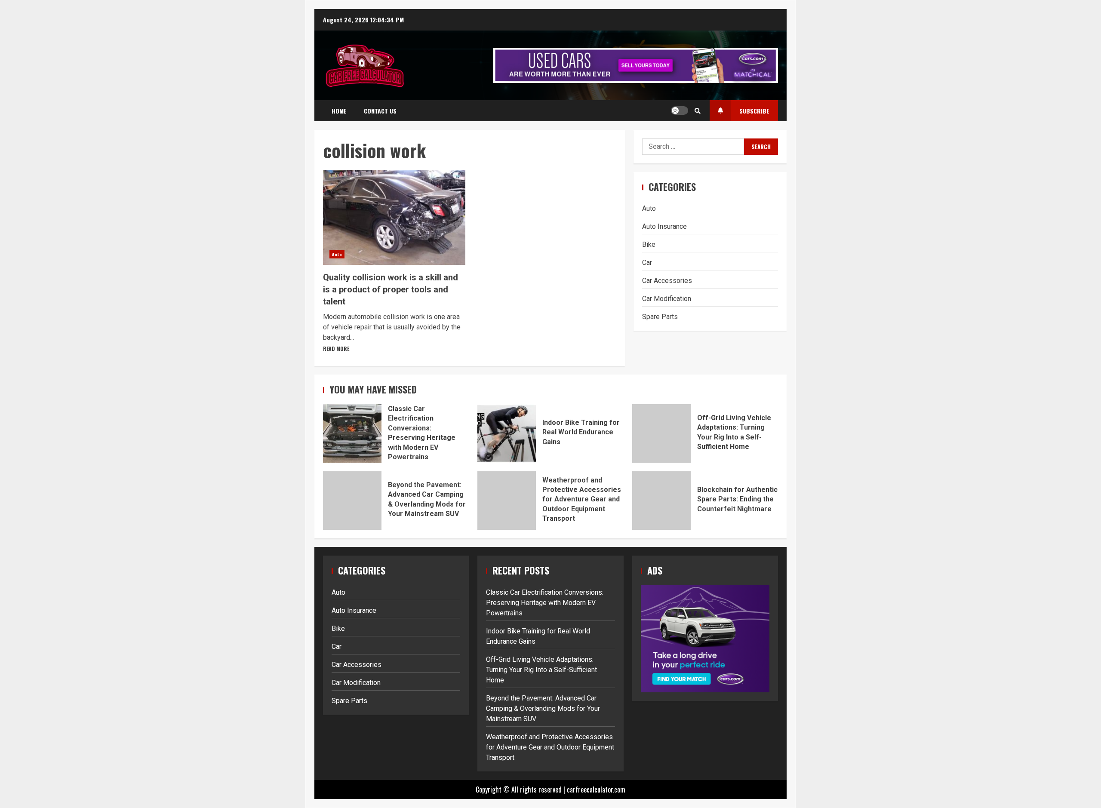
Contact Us (380, 110)
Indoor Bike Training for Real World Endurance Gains (506, 433)
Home (339, 110)
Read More (336, 348)
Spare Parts (660, 317)
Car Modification (666, 299)
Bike (648, 244)
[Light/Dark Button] (679, 110)
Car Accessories (667, 281)
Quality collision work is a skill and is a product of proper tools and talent (394, 217)
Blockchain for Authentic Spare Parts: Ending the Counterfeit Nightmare (661, 500)
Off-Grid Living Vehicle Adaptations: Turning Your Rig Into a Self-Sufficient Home (661, 433)
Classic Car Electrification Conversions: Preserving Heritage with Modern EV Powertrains (352, 433)
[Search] (698, 110)
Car (647, 262)
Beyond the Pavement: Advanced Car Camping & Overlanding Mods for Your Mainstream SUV (352, 500)
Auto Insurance (664, 226)
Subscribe (754, 110)
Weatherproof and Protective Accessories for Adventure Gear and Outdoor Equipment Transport (506, 500)
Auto (337, 254)
